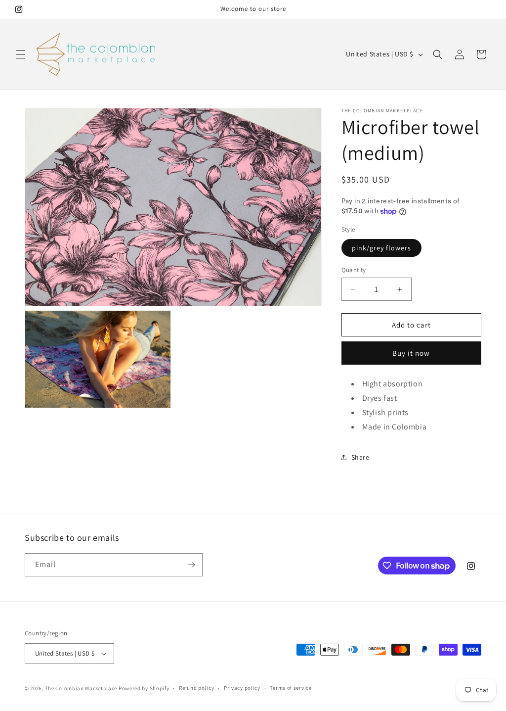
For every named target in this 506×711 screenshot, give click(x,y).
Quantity (353, 270)
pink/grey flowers (381, 247)
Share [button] (360, 457)
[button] (21, 54)
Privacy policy (242, 687)
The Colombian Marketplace (81, 688)
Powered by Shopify (144, 688)
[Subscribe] (191, 564)
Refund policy (196, 687)
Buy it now (411, 353)
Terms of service (290, 687)
